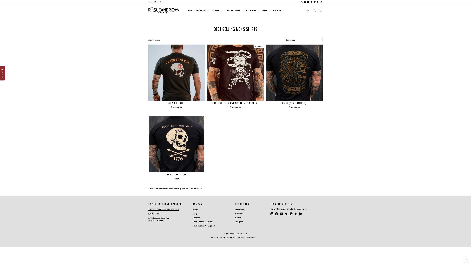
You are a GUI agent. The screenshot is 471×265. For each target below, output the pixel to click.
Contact (157, 2)
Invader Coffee (233, 10)
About (195, 209)
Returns (238, 217)
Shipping (239, 221)
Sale (190, 10)
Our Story (276, 10)
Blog (150, 2)
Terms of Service (229, 237)
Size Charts (240, 209)
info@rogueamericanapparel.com (163, 209)
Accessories (250, 10)
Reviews (239, 213)
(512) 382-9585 (155, 213)
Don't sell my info (243, 237)
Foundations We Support (204, 226)
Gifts (264, 10)
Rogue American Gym (203, 221)
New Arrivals (202, 10)
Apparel (216, 10)
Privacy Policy (216, 237)
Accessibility (255, 237)
